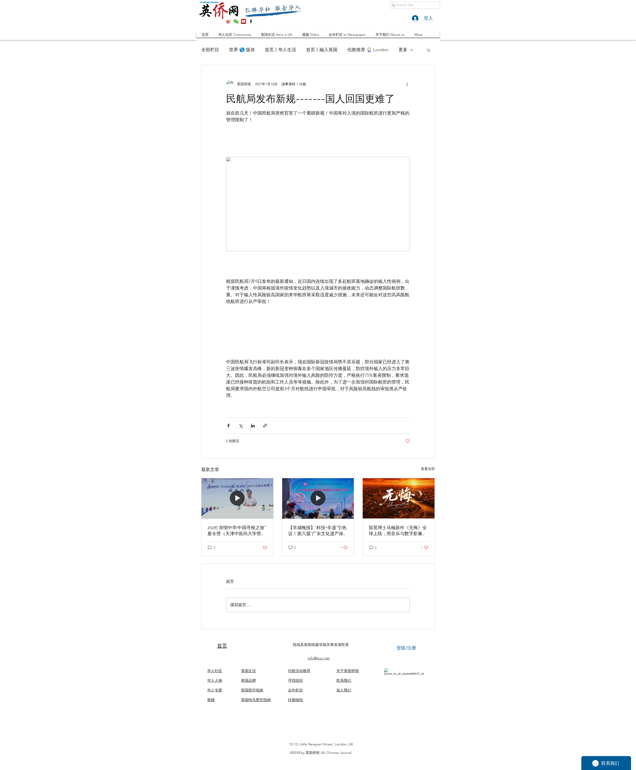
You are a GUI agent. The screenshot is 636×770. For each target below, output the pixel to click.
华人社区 (214, 670)
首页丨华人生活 (280, 49)
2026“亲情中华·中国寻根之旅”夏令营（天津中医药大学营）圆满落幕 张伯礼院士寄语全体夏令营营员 (237, 531)
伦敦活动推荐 (299, 670)
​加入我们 (343, 690)
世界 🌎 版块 (242, 49)
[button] (428, 50)
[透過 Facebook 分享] (228, 425)
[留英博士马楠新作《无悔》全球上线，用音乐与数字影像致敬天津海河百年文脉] (399, 498)
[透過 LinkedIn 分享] (252, 425)
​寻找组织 (295, 680)
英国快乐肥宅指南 (256, 699)
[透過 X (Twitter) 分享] (240, 425)
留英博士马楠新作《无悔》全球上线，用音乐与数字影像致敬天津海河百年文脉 (398, 531)
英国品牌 (248, 680)
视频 (211, 699)
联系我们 (343, 680)
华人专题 (214, 690)
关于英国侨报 (347, 670)
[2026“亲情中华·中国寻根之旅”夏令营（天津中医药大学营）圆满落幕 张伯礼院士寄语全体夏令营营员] (237, 498)
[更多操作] (407, 84)
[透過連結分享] (265, 425)
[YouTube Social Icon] (243, 21)
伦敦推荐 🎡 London (368, 49)
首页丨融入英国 (321, 49)
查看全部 (428, 469)
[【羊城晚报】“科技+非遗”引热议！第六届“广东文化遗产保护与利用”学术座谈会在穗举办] (318, 498)
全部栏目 (210, 49)
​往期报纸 (295, 699)
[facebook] (250, 21)
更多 (402, 49)
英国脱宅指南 (252, 690)
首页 (222, 646)
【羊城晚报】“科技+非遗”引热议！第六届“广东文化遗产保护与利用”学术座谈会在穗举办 (318, 531)
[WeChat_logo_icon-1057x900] (236, 21)
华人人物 (214, 680)
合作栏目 (295, 690)
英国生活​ (248, 670)
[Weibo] (228, 21)
